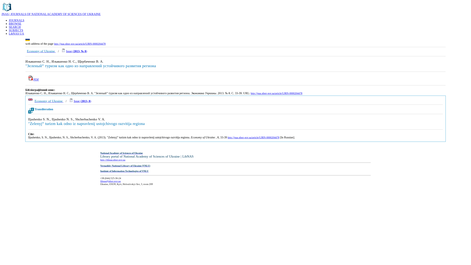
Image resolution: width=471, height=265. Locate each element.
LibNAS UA (16, 33)
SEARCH (15, 27)
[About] (7, 11)
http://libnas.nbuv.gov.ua (112, 159)
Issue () (76, 51)
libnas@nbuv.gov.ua (110, 181)
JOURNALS (16, 20)
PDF (36, 79)
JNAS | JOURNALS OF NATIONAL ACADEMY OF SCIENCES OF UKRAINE (51, 14)
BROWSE (15, 23)
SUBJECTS (16, 30)
